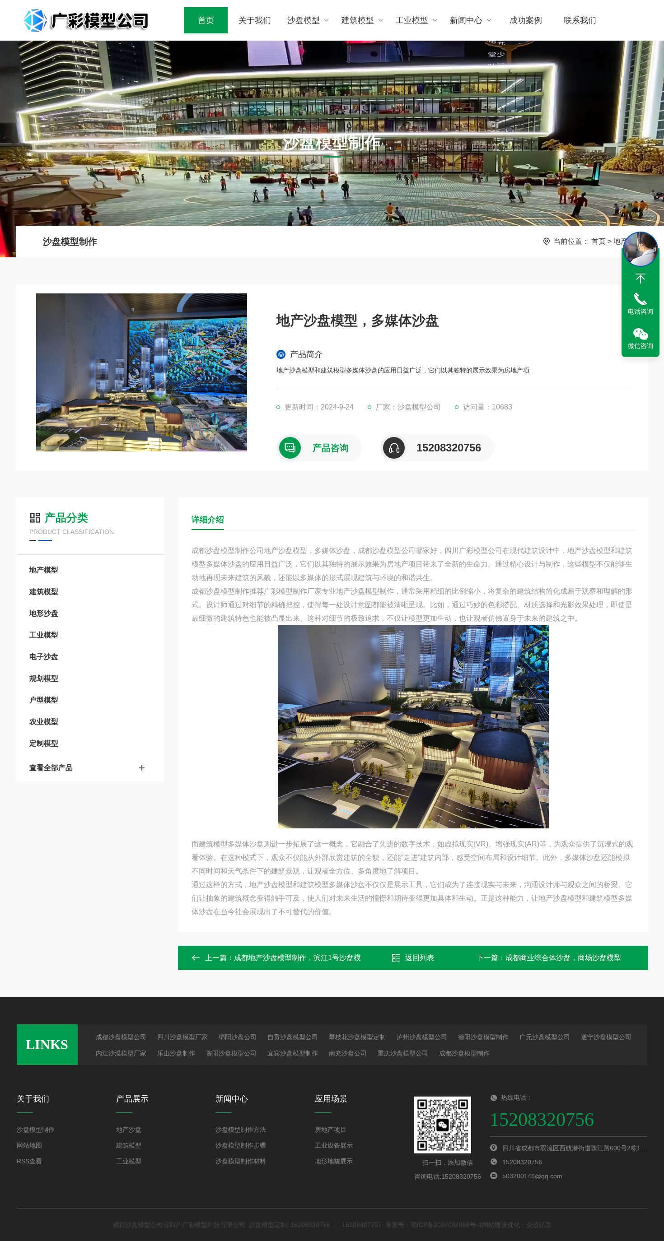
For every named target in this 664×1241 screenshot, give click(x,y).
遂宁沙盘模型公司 (606, 1037)
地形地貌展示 (334, 1161)
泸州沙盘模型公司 (422, 1037)
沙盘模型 (303, 20)
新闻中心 (466, 20)
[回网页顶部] (640, 279)
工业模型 (412, 20)
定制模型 (43, 743)
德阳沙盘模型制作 (483, 1037)
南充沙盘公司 (348, 1053)
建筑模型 (357, 20)
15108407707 (362, 1224)
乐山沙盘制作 (176, 1053)
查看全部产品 (51, 768)
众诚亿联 (539, 1224)
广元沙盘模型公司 (544, 1037)
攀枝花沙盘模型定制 (357, 1037)
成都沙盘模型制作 (464, 1053)
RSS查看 (29, 1161)
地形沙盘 (43, 613)
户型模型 (43, 700)
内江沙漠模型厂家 (121, 1053)
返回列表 (419, 958)
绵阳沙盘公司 (238, 1037)
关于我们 (254, 20)
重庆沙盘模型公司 (403, 1053)
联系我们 (580, 20)
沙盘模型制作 (70, 241)
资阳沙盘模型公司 (231, 1053)
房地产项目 (330, 1129)
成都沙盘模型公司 (121, 1037)
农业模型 (43, 721)
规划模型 (43, 678)
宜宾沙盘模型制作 (292, 1053)
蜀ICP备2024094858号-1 (446, 1224)
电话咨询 (640, 311)
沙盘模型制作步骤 (240, 1145)
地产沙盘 (128, 1129)
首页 (206, 20)
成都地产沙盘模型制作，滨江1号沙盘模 (297, 958)
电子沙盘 (43, 656)
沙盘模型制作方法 (240, 1129)
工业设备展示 (334, 1145)
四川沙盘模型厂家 (182, 1037)
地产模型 (43, 570)
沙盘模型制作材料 (240, 1161)
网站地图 (29, 1145)
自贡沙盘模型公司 (292, 1037)
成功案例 (526, 20)
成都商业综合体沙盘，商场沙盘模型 (563, 958)
